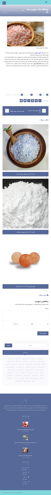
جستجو (8, 345)
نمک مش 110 (22, 378)
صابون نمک (43, 364)
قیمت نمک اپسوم (29, 364)
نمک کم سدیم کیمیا (27, 381)
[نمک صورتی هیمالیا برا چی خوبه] (25, 450)
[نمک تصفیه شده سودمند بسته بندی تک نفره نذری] (25, 437)
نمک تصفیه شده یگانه (11, 369)
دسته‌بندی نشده (27, 94)
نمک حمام (41, 372)
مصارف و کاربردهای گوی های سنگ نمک (25, 429)
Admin (44, 94)
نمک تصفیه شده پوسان (30, 369)
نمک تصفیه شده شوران (39, 369)
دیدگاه (46, 308)
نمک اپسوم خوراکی (41, 367)
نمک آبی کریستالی (14, 364)
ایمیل (32, 324)
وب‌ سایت (15, 324)
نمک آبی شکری (21, 364)
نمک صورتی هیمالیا (34, 378)
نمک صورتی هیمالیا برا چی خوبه (25, 455)
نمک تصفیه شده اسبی (20, 367)
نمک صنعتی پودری (10, 375)
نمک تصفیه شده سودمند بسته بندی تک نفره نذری (25, 442)
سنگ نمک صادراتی (41, 361)
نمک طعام (27, 378)
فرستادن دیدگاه (43, 333)
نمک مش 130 (10, 378)
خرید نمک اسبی (32, 358)
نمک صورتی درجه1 (9, 94)
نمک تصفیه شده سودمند (10, 367)
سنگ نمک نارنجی (18, 361)
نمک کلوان (33, 381)
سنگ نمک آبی (11, 358)
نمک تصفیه (34, 367)
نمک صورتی (41, 378)
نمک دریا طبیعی (23, 372)
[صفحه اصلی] (23, 10)
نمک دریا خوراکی (31, 372)
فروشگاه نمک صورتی (16, 94)
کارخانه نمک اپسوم (19, 381)
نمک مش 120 (16, 378)
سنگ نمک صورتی (33, 361)
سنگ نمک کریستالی (10, 361)
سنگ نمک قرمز (25, 361)
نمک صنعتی (42, 375)
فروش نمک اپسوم (37, 364)
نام (47, 324)
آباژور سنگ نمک (39, 358)
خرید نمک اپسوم (25, 358)
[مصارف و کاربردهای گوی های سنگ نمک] (25, 424)
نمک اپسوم (7, 364)
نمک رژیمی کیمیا (10, 372)
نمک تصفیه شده (28, 367)
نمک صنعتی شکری (35, 375)
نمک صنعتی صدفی (18, 375)
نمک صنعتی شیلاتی (26, 375)
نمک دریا (36, 372)
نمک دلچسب (17, 372)
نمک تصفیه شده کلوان (20, 369)
